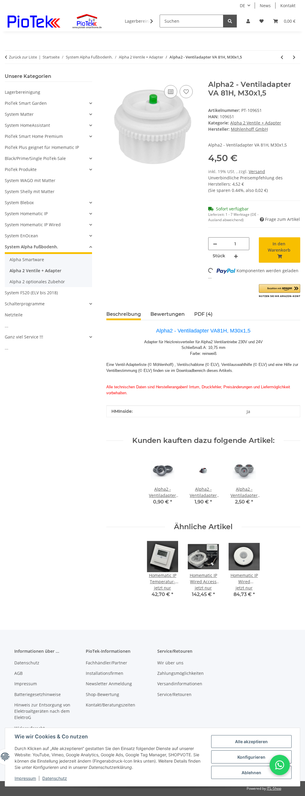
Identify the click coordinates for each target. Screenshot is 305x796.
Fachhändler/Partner (106, 663)
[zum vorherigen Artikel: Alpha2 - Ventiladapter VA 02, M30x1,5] (282, 57)
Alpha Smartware (27, 259)
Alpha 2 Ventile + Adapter (255, 123)
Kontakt (287, 5)
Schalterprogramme (25, 304)
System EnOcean (21, 235)
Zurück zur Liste (23, 57)
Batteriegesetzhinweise (37, 694)
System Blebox (19, 202)
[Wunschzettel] (261, 21)
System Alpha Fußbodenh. (31, 247)
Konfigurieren (251, 757)
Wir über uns (170, 663)
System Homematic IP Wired (33, 224)
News (265, 5)
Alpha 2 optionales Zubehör (37, 281)
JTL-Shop (274, 788)
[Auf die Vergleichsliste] (170, 91)
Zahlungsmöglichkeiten (180, 673)
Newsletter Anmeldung (109, 683)
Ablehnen (251, 772)
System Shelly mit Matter (30, 191)
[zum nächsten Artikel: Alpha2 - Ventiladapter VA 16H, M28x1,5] (294, 57)
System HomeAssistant (27, 125)
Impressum (25, 778)
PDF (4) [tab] (203, 314)
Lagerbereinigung (22, 92)
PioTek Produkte (21, 169)
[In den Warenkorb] (111, 77)
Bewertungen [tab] (167, 314)
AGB (18, 673)
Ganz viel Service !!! (24, 337)
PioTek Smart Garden (26, 103)
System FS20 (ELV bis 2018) (31, 292)
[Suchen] (230, 21)
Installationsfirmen (104, 673)
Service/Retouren (174, 694)
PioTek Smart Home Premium (34, 136)
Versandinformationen (179, 683)
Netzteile (14, 315)
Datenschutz (54, 778)
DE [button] (242, 5)
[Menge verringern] (215, 244)
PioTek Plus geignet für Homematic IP (42, 147)
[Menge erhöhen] (235, 256)
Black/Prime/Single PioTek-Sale (35, 158)
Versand (257, 171)
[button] (248, 21)
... (6, 326)
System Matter (19, 114)
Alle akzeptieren (251, 741)
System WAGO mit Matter (30, 180)
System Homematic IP (26, 213)
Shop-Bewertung (102, 694)
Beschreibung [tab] (123, 314)
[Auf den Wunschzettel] (186, 91)
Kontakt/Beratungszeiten (110, 705)
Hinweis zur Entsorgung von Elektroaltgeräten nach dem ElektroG (42, 711)
